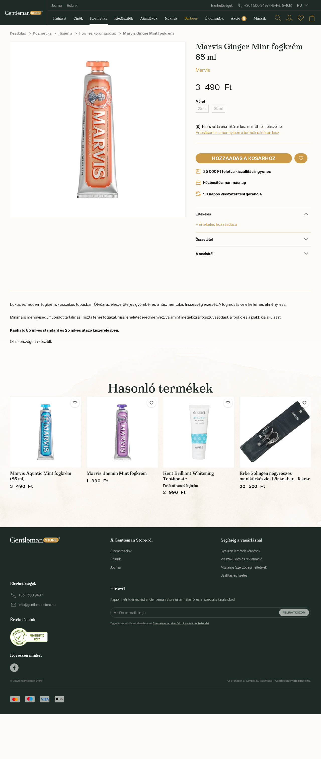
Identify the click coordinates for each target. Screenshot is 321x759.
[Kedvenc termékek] (301, 18)
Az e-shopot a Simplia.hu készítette (249, 680)
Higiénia (65, 33)
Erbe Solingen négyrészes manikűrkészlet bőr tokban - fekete (274, 476)
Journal (56, 6)
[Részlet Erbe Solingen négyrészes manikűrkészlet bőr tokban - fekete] (275, 432)
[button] (300, 158)
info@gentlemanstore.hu (37, 605)
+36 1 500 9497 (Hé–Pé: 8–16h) (268, 6)
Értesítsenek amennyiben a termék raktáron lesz (237, 132)
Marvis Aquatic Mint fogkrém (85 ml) (40, 476)
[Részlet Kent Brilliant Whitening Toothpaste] (198, 432)
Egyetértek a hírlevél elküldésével (159, 623)
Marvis (203, 70)
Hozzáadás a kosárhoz (243, 158)
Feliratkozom (294, 612)
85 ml (218, 109)
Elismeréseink (121, 551)
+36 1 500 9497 (31, 595)
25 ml (202, 109)
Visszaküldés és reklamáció (241, 559)
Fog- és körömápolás (97, 33)
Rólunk (72, 6)
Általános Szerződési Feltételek (244, 567)
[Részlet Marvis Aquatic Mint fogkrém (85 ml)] (46, 432)
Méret (200, 101)
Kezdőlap (18, 33)
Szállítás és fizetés (234, 575)
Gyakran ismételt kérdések (240, 551)
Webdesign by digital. (292, 680)
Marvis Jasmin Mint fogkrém (117, 473)
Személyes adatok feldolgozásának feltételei (181, 623)
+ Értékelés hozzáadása (216, 224)
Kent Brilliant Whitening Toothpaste (188, 476)
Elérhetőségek (222, 6)
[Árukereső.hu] (29, 636)
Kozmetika (42, 33)
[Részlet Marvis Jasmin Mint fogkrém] (122, 432)
